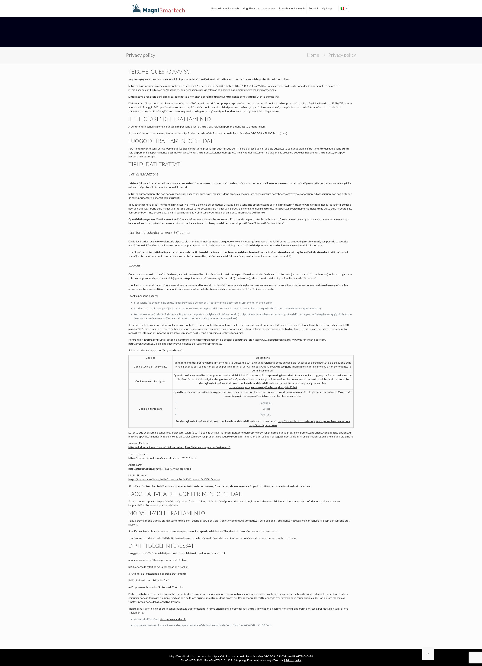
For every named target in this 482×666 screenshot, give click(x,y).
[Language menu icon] (344, 8)
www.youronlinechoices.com (308, 339)
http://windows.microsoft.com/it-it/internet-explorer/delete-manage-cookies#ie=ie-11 (179, 447)
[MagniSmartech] (158, 8)
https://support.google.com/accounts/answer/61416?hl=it (162, 457)
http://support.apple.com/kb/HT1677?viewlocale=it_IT (160, 468)
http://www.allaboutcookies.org (272, 339)
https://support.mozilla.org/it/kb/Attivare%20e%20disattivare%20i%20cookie (174, 479)
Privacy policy (293, 660)
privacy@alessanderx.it (172, 619)
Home (313, 55)
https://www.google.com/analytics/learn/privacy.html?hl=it (263, 387)
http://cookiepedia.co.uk (142, 343)
